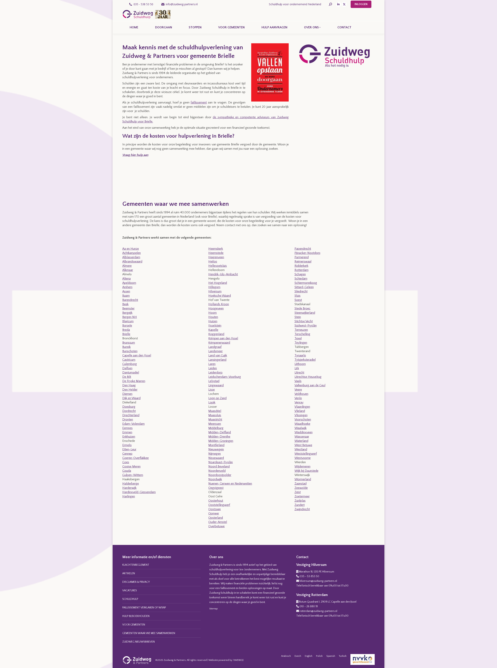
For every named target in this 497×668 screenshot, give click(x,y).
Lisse (211, 389)
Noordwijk (215, 479)
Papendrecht (303, 248)
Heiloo (212, 261)
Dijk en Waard (131, 398)
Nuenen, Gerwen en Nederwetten (230, 483)
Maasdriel (214, 411)
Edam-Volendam (133, 424)
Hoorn (212, 312)
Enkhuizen (128, 436)
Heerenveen (216, 257)
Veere (298, 389)
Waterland (301, 441)
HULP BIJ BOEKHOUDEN (135, 616)
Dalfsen (127, 368)
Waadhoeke (302, 424)
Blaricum (128, 321)
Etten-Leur (129, 449)
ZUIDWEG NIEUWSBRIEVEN (138, 641)
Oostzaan (214, 509)
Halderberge (130, 483)
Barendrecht (130, 300)
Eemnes (127, 428)
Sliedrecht (301, 291)
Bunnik (126, 347)
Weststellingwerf (306, 453)
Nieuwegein (216, 449)
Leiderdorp (215, 372)
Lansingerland (217, 359)
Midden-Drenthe (219, 436)
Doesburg (128, 406)
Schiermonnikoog (306, 283)
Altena (126, 278)
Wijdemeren (302, 466)
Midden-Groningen (220, 441)
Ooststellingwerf (219, 505)
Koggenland (216, 334)
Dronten (127, 419)
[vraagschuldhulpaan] (136, 178)
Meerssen (214, 424)
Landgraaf (215, 347)
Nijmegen (214, 453)
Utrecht (299, 372)
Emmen (127, 432)
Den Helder (129, 389)
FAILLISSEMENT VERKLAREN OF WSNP (144, 607)
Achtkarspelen (131, 253)
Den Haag (129, 385)
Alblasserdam (131, 257)
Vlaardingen (302, 406)
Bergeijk (127, 312)
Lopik (211, 402)
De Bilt (126, 377)
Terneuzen (301, 330)
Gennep (127, 453)
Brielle (126, 334)
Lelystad (213, 381)
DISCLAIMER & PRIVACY (136, 582)
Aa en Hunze (130, 248)
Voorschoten (303, 419)
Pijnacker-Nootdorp (307, 253)
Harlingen (128, 496)
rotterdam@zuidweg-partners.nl (318, 611)
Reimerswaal (303, 261)
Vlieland (300, 411)
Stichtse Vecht (304, 321)
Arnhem (127, 287)
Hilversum (215, 291)
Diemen (127, 394)
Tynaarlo (300, 355)
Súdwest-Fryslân (306, 325)
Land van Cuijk (217, 355)
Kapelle (213, 330)
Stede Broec (302, 308)
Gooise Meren (131, 466)
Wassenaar (302, 436)
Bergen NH (129, 317)
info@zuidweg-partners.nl (182, 4)
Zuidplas (300, 500)
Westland (301, 449)
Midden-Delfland (219, 432)
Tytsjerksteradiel (305, 359)
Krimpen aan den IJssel (223, 338)
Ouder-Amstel (217, 522)
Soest (298, 300)
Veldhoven (301, 394)
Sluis (298, 295)
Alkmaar (127, 270)
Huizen (212, 321)
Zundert (300, 505)
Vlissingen (301, 415)
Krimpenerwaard (219, 342)
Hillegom (214, 287)
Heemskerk (215, 248)
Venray (299, 402)
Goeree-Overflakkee (135, 458)
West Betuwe (303, 445)
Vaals (298, 381)
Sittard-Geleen (304, 287)
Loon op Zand (217, 398)
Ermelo (127, 445)
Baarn (126, 295)
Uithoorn (300, 364)
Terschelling (302, 334)
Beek (125, 304)
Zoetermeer (302, 496)
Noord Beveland (219, 466)
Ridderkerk (301, 266)
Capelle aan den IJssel (136, 355)
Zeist (298, 492)
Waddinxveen (304, 432)
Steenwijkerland (305, 312)
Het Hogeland (217, 283)
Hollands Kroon (218, 304)
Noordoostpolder (219, 475)
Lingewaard (216, 385)
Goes (125, 462)
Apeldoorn (129, 283)
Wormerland (303, 479)
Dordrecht (129, 411)
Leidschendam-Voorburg (224, 377)
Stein (298, 317)
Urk (297, 368)
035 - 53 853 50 (309, 576)
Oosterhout (215, 500)
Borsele (127, 325)
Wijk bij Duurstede (306, 471)
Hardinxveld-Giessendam (139, 492)
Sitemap (213, 608)
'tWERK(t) (238, 660)
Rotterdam (301, 270)
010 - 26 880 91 (309, 606)
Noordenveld (217, 471)
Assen (126, 291)
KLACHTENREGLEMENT (135, 564)
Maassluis (214, 415)
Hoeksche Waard (219, 295)
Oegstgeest (215, 488)
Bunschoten (129, 351)
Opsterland (215, 517)
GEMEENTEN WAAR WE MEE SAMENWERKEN (148, 633)
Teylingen (301, 342)
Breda (126, 330)
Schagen (300, 274)
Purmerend (302, 257)
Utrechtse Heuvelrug (308, 377)
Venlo (298, 398)
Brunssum (128, 342)
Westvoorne (303, 458)
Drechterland (130, 415)
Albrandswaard (132, 261)
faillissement (199, 102)
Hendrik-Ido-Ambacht (223, 274)
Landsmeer (215, 351)
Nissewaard (216, 458)
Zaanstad (301, 483)
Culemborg (129, 364)
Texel (298, 338)
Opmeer (213, 513)
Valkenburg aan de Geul (310, 385)
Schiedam (301, 278)
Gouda (126, 471)
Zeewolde (301, 488)
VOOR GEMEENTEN (133, 624)
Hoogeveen (216, 308)
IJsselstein (214, 325)
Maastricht (215, 419)
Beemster (128, 308)
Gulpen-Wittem (132, 475)
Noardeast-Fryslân (220, 462)
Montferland (216, 445)
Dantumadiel (130, 372)
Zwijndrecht (302, 509)
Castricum (128, 359)
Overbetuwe (216, 526)
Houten (213, 317)
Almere (127, 266)
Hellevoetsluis (217, 266)
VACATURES (129, 590)
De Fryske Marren (133, 381)
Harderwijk (129, 488)
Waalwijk (301, 428)
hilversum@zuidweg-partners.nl (318, 581)
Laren (211, 364)
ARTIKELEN (128, 573)
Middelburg (215, 428)
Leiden (212, 368)
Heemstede (215, 253)
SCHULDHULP (130, 599)
